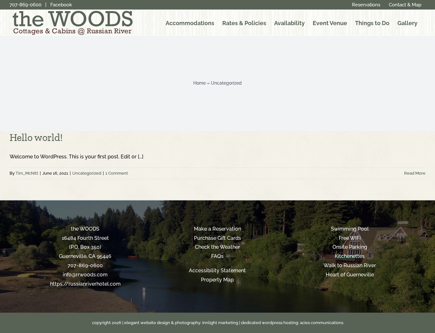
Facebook (61, 5)
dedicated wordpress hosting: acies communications (292, 322)
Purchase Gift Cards (217, 238)
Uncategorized (86, 173)
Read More (414, 173)
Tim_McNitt (27, 173)
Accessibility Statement (217, 270)
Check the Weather (217, 247)
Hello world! (36, 137)
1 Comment (116, 173)
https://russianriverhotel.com (85, 284)
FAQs (217, 256)
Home (199, 83)
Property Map (217, 280)
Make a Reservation (217, 229)
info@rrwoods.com (85, 275)
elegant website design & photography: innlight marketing (181, 322)
